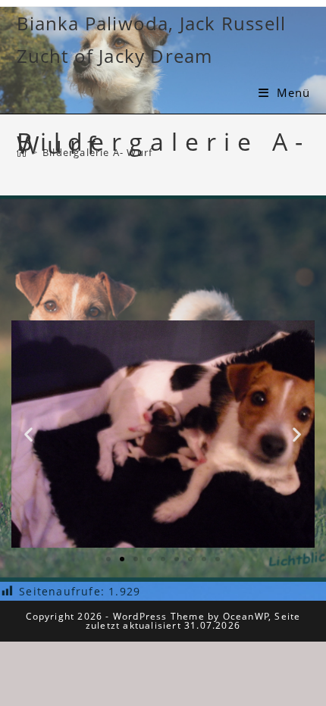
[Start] (22, 152)
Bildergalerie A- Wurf (97, 152)
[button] (29, 433)
